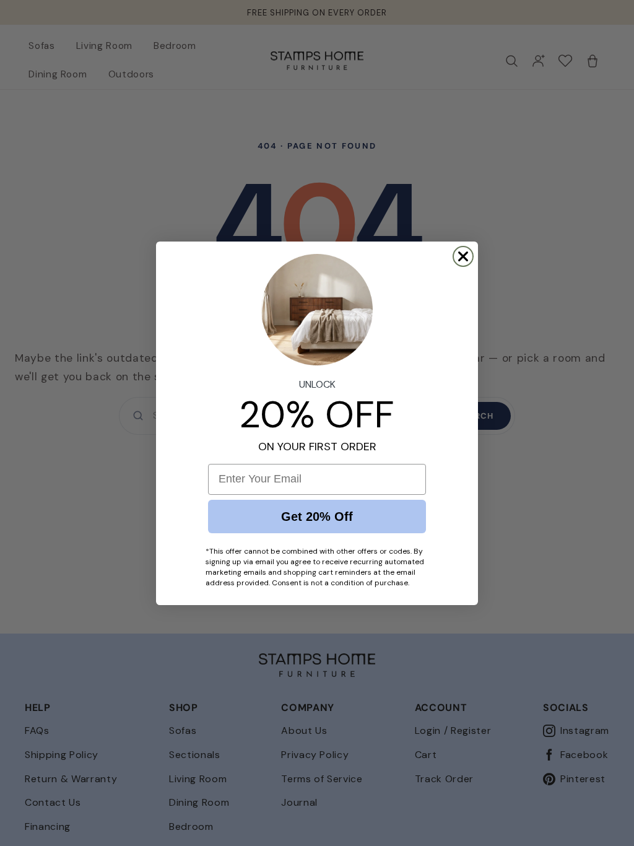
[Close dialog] (463, 256)
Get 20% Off (317, 516)
